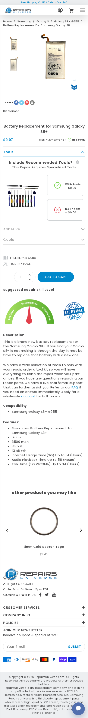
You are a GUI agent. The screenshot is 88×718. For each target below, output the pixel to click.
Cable (8, 239)
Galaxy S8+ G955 (66, 21)
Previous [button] (8, 530)
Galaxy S (43, 21)
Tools (8, 152)
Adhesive (11, 229)
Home (7, 21)
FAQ (75, 387)
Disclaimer (11, 111)
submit (74, 646)
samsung (24, 21)
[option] (14, 43)
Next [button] (80, 530)
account (28, 396)
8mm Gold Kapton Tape (44, 547)
